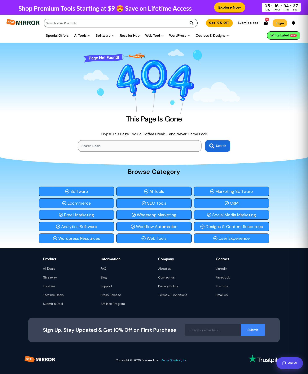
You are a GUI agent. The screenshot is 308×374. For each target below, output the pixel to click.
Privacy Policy (168, 286)
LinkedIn (221, 269)
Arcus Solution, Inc (174, 360)
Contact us (166, 277)
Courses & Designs (210, 35)
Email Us (222, 295)
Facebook (223, 277)
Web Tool (152, 35)
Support (106, 286)
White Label (283, 35)
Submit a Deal (53, 304)
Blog (104, 277)
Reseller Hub (130, 35)
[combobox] (140, 146)
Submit (252, 330)
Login (280, 23)
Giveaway (50, 277)
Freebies (49, 286)
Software (103, 35)
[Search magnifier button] (191, 23)
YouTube (222, 286)
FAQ (103, 269)
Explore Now (229, 7)
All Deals (49, 269)
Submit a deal (248, 23)
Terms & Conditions (172, 295)
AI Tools (80, 35)
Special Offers (57, 35)
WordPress (177, 35)
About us (164, 269)
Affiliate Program (113, 304)
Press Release (111, 295)
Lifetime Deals (53, 295)
